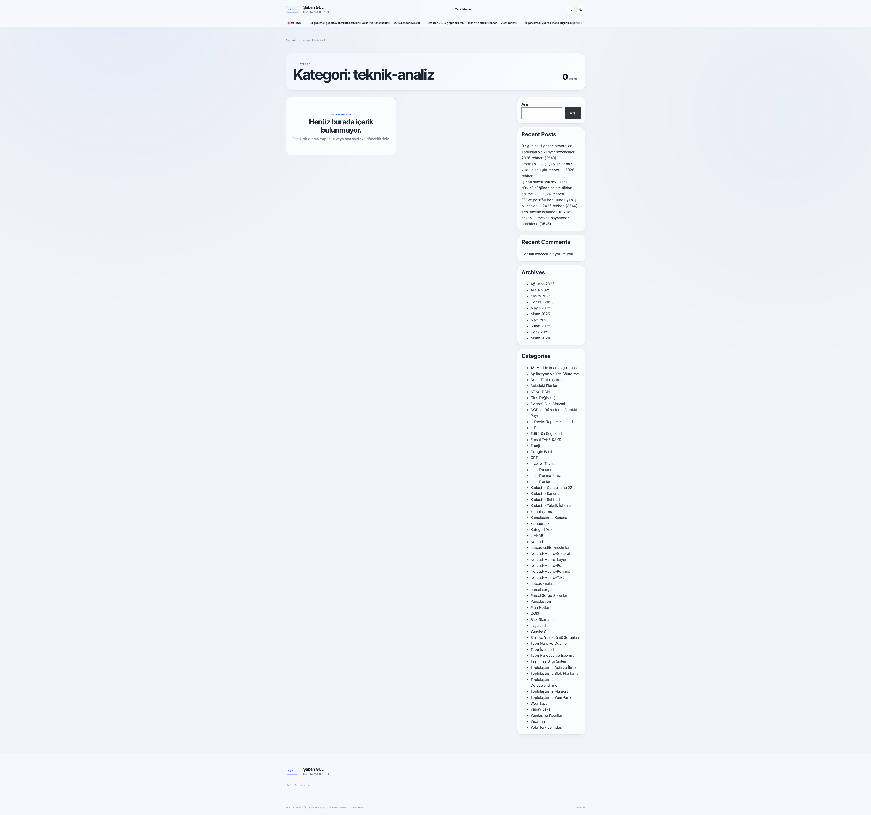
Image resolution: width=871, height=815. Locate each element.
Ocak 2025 (540, 332)
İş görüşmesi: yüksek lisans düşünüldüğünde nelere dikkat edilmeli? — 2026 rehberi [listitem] (577, 23)
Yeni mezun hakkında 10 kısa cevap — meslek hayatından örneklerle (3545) (545, 218)
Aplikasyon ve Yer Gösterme (555, 374)
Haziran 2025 (542, 302)
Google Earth (542, 451)
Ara (524, 104)
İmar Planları (541, 481)
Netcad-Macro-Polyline (550, 571)
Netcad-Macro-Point (548, 565)
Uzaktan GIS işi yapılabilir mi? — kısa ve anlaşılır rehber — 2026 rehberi (548, 170)
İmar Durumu (541, 469)
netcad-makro (543, 583)
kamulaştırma (542, 511)
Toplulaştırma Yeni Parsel (552, 697)
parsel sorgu (541, 589)
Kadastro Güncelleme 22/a (553, 487)
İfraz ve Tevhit (543, 463)
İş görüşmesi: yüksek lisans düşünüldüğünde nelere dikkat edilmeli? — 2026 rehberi (547, 188)
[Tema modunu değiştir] (580, 9)
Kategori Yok (542, 529)
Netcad (537, 541)
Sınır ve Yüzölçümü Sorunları (555, 637)
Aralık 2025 (540, 290)
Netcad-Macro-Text (547, 577)
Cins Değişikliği (544, 397)
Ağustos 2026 (543, 284)
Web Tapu (539, 703)
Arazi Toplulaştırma (547, 379)
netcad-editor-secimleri (550, 547)
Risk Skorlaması (544, 619)
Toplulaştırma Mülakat (549, 691)
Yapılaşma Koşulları (547, 715)
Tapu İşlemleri (542, 649)
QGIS (535, 613)
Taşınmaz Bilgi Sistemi (549, 661)
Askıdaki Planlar (544, 385)
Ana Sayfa (291, 40)
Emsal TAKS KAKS (546, 439)
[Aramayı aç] (570, 9)
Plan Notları (540, 607)
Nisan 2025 (540, 314)
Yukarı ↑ (580, 807)
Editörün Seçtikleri (546, 433)
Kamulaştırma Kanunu (549, 517)
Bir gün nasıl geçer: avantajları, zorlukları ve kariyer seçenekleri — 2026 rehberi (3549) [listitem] (365, 23)
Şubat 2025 (540, 326)
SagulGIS (538, 631)
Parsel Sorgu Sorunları (549, 595)
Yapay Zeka (540, 709)
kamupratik (540, 523)
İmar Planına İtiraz (546, 475)
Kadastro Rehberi (545, 499)
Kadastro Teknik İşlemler (551, 505)
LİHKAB (537, 535)
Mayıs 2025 (540, 308)
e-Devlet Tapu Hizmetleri (552, 421)
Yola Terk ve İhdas (546, 727)
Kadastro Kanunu (545, 493)
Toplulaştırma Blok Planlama (554, 673)
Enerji (535, 445)
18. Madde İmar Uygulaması (554, 367)
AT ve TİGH (540, 391)
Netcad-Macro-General (550, 553)
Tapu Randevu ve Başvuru (552, 655)
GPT (534, 457)
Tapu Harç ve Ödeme (549, 643)
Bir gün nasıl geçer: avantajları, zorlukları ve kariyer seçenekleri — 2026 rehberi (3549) (550, 152)
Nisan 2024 (540, 338)
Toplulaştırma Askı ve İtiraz (554, 667)
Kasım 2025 (541, 296)
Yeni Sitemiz (463, 9)
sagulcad (538, 625)
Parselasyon (541, 601)
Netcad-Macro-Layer (548, 559)
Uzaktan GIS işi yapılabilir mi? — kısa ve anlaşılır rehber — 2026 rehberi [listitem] (472, 23)
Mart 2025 (540, 320)
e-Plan (536, 427)
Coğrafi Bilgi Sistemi (548, 403)
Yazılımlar (539, 721)
